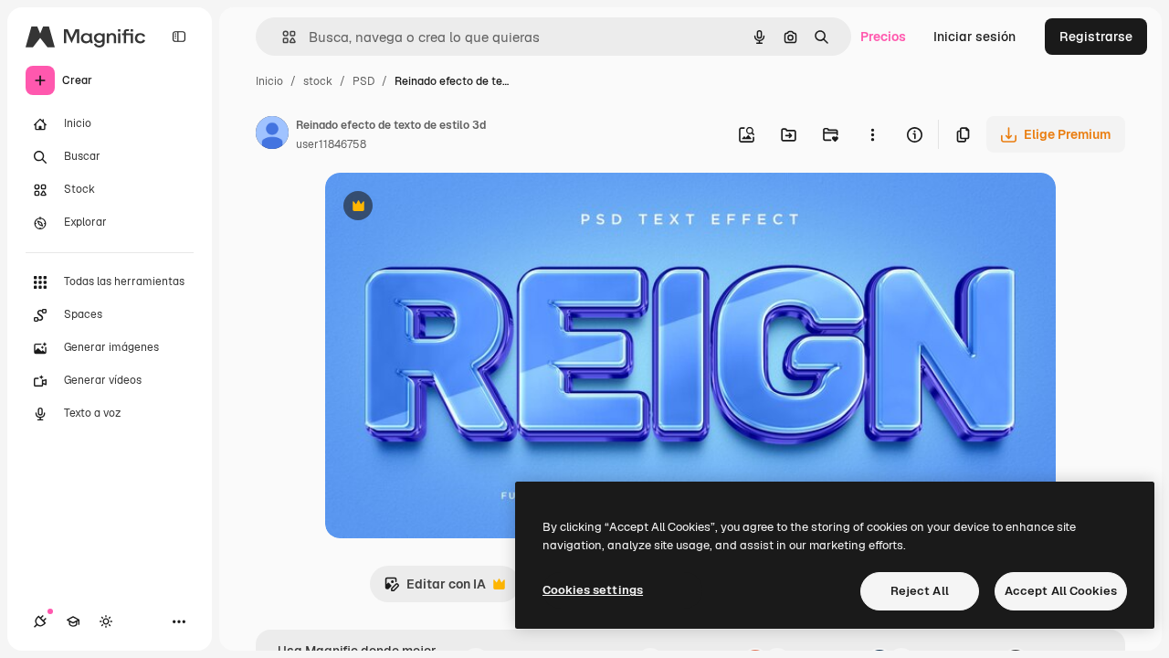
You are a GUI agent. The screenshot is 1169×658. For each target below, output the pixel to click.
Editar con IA (435, 589)
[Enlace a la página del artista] (272, 135)
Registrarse (1095, 36)
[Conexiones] (40, 621)
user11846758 (331, 144)
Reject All (919, 591)
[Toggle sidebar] (179, 36)
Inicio (269, 81)
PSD (363, 81)
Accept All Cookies (1061, 591)
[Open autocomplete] (282, 37)
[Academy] (73, 621)
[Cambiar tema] (106, 621)
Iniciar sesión (974, 36)
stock (317, 81)
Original (442, 208)
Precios (883, 36)
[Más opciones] (872, 134)
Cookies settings (592, 590)
